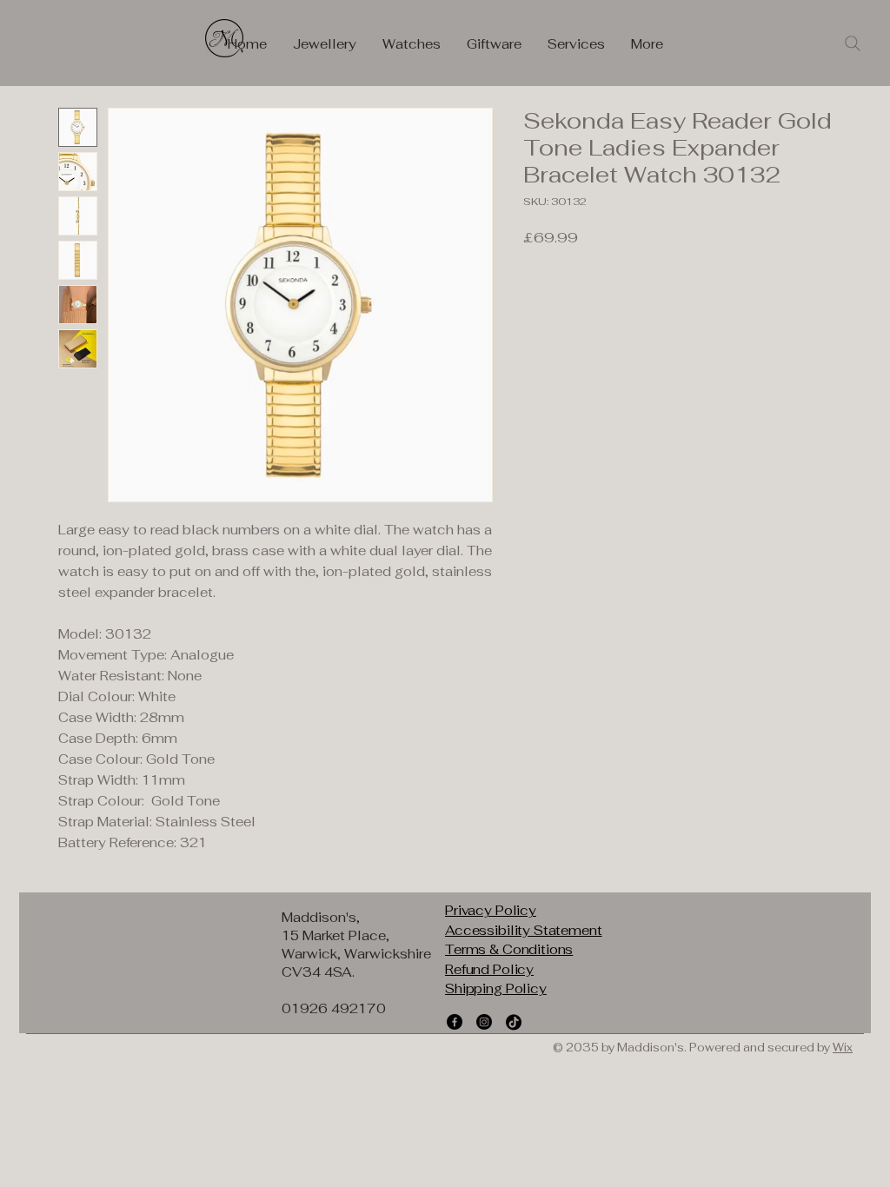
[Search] (852, 43)
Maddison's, (321, 917)
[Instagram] (484, 1021)
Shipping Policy (496, 988)
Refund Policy (489, 969)
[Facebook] (454, 1021)
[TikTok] (513, 1021)
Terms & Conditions (509, 949)
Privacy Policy (490, 910)
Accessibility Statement (523, 930)
